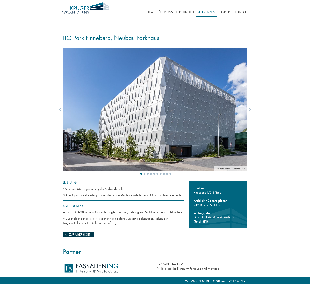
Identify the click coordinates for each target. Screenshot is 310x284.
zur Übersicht (79, 234)
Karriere (225, 12)
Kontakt (241, 12)
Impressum (219, 280)
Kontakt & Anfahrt (197, 280)
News (150, 12)
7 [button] (159, 174)
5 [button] (153, 174)
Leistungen (185, 12)
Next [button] (250, 109)
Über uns (166, 12)
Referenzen (206, 12)
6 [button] (156, 174)
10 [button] (169, 174)
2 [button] (143, 174)
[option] (155, 109)
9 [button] (166, 174)
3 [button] (147, 174)
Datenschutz (237, 280)
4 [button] (150, 174)
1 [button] (140, 174)
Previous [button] (60, 109)
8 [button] (163, 174)
